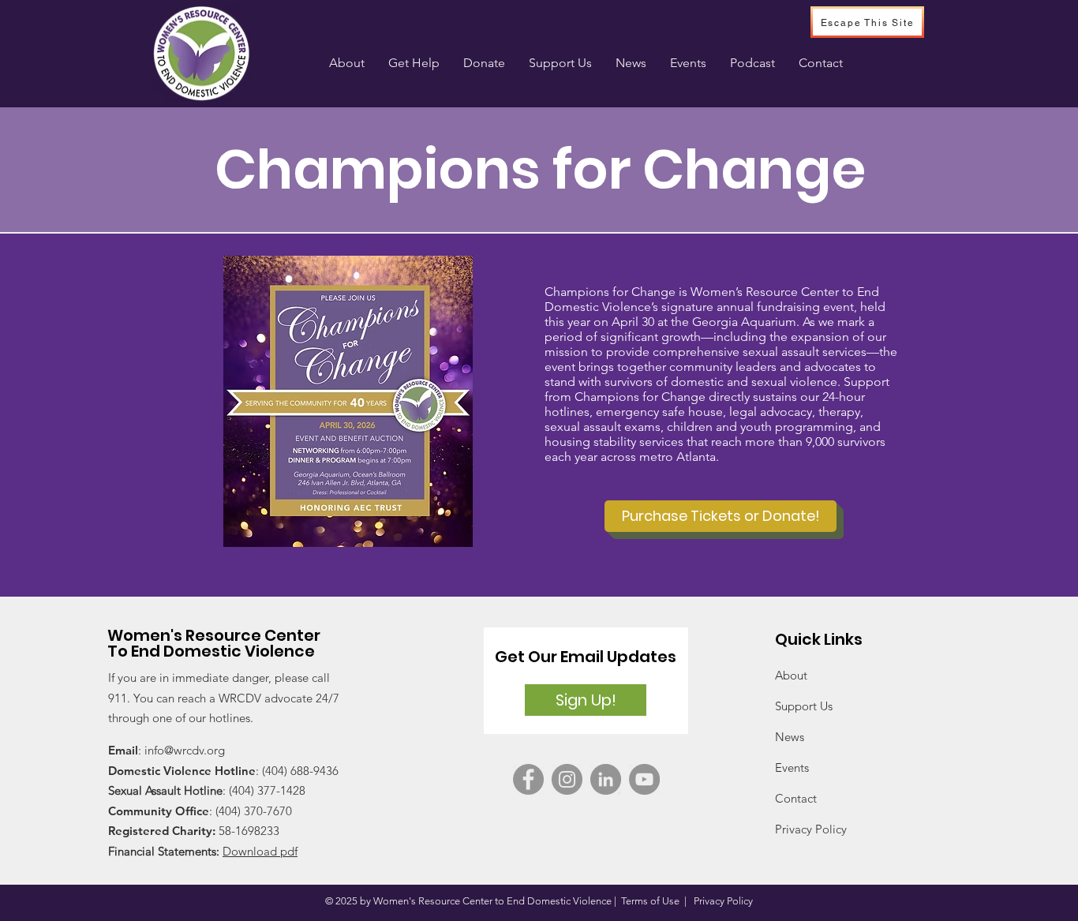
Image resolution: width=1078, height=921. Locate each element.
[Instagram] (567, 779)
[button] (413, 63)
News (789, 736)
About (791, 675)
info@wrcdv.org (184, 750)
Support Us (804, 705)
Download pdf (260, 851)
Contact (796, 798)
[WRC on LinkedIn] (605, 779)
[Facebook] (528, 779)
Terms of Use (650, 901)
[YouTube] (644, 779)
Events (792, 767)
